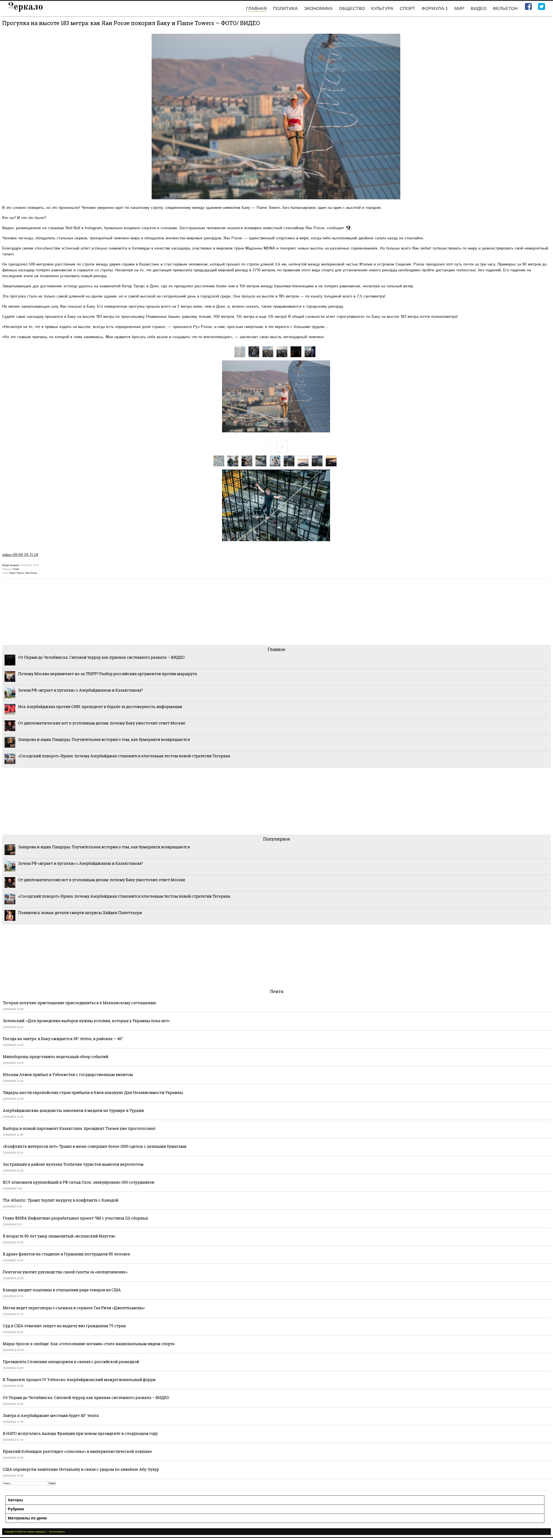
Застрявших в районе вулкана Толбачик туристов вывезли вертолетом (73, 1164)
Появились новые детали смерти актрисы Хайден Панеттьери (80, 912)
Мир (459, 8)
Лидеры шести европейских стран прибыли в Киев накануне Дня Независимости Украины (93, 1092)
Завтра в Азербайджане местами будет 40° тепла (51, 1415)
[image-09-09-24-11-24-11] (289, 461)
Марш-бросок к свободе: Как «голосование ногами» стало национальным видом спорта (89, 1343)
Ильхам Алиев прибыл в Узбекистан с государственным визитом (68, 1074)
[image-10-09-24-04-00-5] (239, 351)
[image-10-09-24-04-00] (310, 351)
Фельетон (505, 8)
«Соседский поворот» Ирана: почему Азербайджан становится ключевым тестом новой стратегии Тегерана (124, 755)
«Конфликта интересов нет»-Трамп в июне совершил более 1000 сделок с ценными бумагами (94, 1146)
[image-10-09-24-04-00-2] (281, 351)
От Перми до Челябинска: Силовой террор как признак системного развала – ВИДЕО (101, 657)
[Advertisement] (131, 611)
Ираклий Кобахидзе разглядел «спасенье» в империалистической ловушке (77, 1451)
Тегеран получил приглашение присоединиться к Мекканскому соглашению (79, 1002)
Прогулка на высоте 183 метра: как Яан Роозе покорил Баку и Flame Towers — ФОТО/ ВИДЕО (131, 23)
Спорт (407, 8)
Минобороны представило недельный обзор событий (55, 1056)
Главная (256, 8)
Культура (382, 8)
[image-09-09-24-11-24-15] (232, 461)
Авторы (15, 1500)
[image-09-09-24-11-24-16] (218, 461)
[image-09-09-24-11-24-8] (331, 461)
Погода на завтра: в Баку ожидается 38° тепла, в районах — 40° (63, 1038)
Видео (478, 8)
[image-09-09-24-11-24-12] (275, 461)
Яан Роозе (31, 573)
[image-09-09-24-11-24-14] (247, 461)
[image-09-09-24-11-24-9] (317, 461)
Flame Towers (16, 573)
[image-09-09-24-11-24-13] (261, 461)
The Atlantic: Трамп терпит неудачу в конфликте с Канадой (60, 1200)
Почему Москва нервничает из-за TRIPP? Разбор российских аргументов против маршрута (107, 673)
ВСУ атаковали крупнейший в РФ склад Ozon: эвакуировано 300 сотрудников (78, 1182)
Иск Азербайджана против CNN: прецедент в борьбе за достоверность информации (100, 706)
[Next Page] (282, 446)
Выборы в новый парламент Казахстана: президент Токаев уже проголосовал (79, 1128)
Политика (285, 8)
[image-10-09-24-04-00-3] (267, 351)
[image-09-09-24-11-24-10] (303, 461)
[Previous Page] (267, 446)
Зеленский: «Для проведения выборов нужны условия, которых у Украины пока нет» (86, 1020)
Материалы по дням (27, 1518)
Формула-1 (434, 8)
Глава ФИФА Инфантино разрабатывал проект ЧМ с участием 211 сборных (75, 1218)
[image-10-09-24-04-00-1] (296, 351)
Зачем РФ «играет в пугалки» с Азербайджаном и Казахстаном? (80, 690)
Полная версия (57, 1531)
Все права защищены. (34, 1531)
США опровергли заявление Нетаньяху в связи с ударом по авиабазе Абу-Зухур (81, 1469)
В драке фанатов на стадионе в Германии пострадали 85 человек (66, 1254)
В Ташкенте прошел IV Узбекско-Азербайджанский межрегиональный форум (79, 1379)
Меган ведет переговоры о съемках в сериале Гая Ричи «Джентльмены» (74, 1307)
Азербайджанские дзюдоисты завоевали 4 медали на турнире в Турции (73, 1110)
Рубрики (16, 1509)
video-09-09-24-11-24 (20, 555)
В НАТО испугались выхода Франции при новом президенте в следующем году (80, 1433)
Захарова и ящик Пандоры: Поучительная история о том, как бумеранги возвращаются (104, 739)
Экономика (318, 8)
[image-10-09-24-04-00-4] (253, 351)
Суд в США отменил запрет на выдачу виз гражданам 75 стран (64, 1325)
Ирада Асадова (10, 565)
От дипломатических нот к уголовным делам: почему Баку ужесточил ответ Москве (101, 723)
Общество (352, 8)
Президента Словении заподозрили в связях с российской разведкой (71, 1361)
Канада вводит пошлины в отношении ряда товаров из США (62, 1289)
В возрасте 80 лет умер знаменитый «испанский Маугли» (59, 1236)
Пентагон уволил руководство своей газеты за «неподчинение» (65, 1271)
